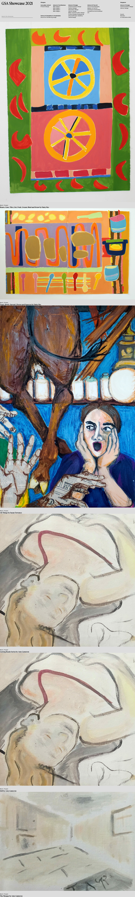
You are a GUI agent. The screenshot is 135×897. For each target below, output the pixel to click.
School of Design (73, 5)
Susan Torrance (16, 513)
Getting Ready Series (8, 652)
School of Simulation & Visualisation (51, 15)
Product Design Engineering (76, 14)
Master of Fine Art (92, 8)
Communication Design (74, 6)
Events (122, 14)
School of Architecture (59, 5)
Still (1, 791)
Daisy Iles (45, 207)
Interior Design (72, 11)
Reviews (122, 15)
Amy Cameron (23, 652)
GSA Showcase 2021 (17, 3)
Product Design (45, 6)
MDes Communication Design (76, 12)
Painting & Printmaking (94, 9)
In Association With (125, 17)
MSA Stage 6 (56, 11)
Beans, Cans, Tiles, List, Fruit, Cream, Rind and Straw (19, 207)
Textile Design (72, 17)
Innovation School (46, 5)
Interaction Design (73, 9)
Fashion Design (72, 8)
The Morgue (4, 896)
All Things (4, 513)
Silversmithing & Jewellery (75, 15)
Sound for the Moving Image (48, 17)
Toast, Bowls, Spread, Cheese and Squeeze (15, 304)
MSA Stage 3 (56, 6)
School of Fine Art (93, 5)
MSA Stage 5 (56, 9)
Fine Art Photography (93, 6)
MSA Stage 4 (56, 8)
